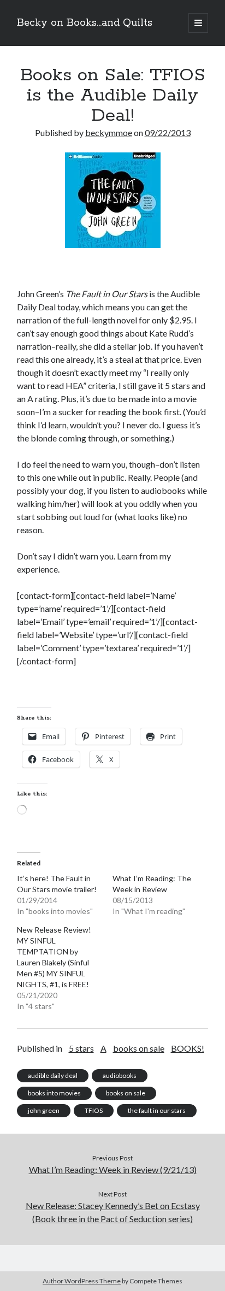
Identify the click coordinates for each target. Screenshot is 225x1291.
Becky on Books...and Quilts (84, 23)
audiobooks (120, 1075)
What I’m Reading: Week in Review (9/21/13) (113, 1169)
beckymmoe (108, 132)
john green (44, 1110)
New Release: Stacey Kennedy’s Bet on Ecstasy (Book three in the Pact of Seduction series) (113, 1212)
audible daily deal (53, 1075)
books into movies (54, 1093)
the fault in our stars (157, 1110)
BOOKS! (187, 1048)
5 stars (81, 1048)
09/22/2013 (168, 132)
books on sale (138, 1048)
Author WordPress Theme (82, 1281)
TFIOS (94, 1110)
